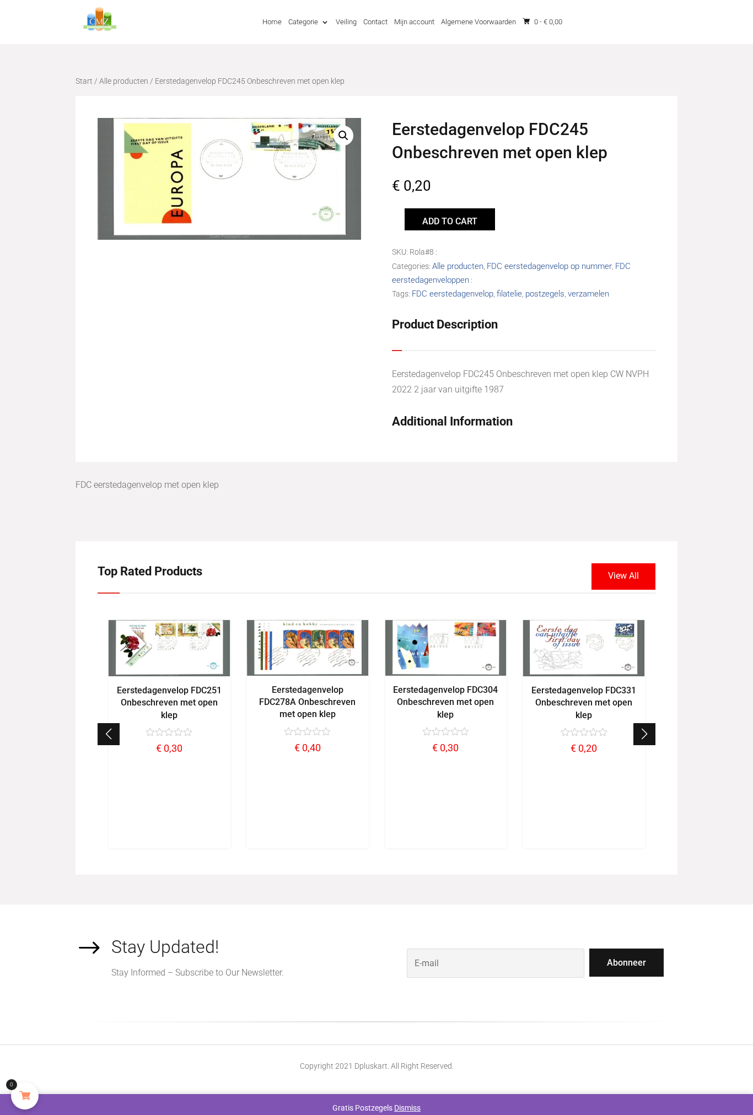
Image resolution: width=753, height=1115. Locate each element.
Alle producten (123, 81)
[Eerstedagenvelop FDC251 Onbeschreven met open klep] (169, 673)
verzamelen (588, 294)
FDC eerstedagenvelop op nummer (549, 266)
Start (84, 81)
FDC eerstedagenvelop (452, 294)
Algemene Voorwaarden (478, 22)
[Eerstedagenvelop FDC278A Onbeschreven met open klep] (307, 673)
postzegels (544, 294)
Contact (375, 22)
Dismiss (407, 1107)
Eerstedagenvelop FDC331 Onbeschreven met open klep (583, 702)
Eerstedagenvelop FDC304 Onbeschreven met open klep (445, 702)
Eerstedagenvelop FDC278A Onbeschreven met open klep (307, 702)
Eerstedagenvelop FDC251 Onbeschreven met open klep (169, 702)
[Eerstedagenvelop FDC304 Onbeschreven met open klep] (446, 673)
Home (272, 22)
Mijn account (414, 22)
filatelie (509, 294)
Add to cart (449, 221)
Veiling (346, 22)
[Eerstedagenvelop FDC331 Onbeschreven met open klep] (584, 673)
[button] (644, 734)
